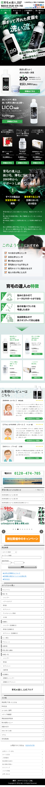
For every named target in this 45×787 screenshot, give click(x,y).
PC (31, 781)
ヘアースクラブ (7, 601)
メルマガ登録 (6, 770)
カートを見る (6, 754)
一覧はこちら (39, 489)
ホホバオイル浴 (6, 731)
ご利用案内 (5, 757)
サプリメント (6, 609)
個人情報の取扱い (7, 764)
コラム (4, 735)
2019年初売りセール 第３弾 (10, 495)
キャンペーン (6, 589)
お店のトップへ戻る (8, 751)
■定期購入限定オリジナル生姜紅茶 (15, 576)
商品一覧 (4, 594)
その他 (5, 617)
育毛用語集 (5, 739)
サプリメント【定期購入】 (10, 633)
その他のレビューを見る (34, 418)
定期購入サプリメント (9, 682)
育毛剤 (5, 605)
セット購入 (5, 637)
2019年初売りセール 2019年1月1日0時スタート (15, 502)
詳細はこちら (30, 91)
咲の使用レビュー (7, 722)
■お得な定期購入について (11, 573)
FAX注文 (4, 706)
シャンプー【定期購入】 (10, 625)
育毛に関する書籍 (7, 650)
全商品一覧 (5, 654)
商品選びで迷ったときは (9, 702)
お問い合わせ (6, 774)
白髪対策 (4, 646)
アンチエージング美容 (9, 613)
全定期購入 (5, 674)
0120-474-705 (30, 745)
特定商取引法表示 (7, 761)
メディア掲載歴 (6, 714)
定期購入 (4, 621)
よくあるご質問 (6, 710)
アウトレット (6, 642)
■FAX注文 (6, 579)
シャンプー (6, 597)
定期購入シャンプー (8, 678)
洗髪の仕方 (5, 726)
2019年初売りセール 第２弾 (10, 498)
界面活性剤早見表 (7, 718)
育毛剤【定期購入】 (8, 629)
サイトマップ (6, 767)
